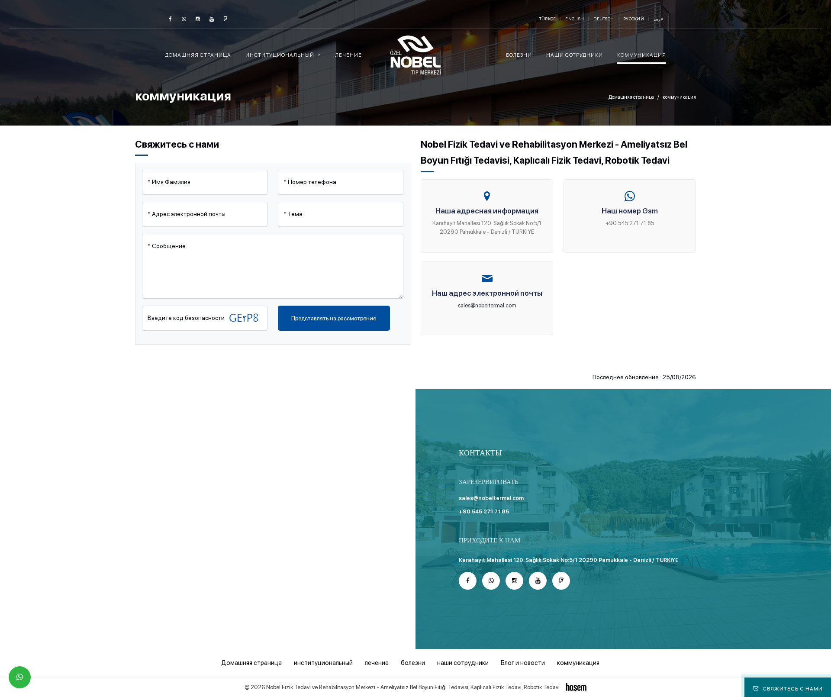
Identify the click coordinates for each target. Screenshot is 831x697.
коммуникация (641, 55)
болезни (519, 55)
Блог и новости (523, 662)
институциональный (323, 662)
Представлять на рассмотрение (333, 318)
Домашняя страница (198, 55)
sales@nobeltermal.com (487, 305)
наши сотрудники (574, 55)
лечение (348, 55)
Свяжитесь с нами (793, 689)
